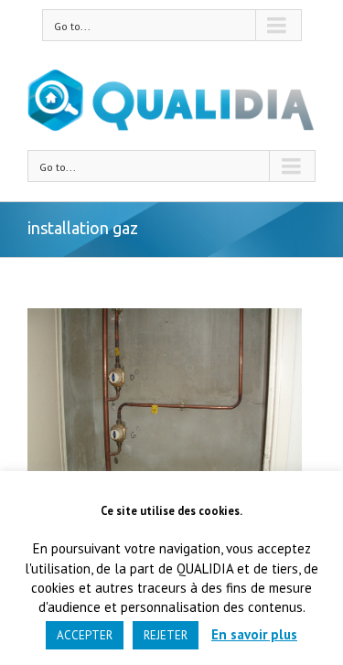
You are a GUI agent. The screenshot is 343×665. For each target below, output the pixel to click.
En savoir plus (254, 634)
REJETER (166, 635)
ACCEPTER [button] (85, 635)
